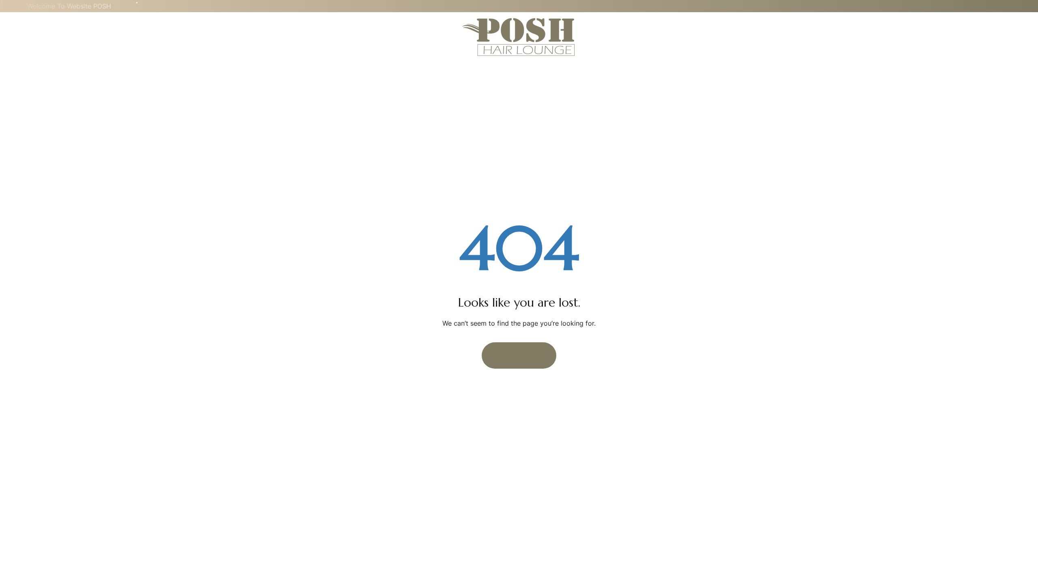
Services (66, 36)
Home (27, 36)
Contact (110, 36)
